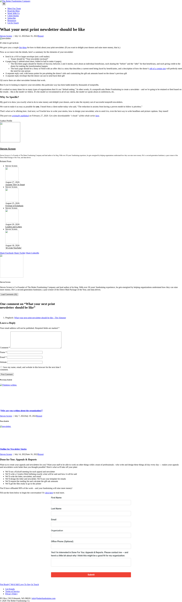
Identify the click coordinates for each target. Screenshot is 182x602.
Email (3, 357)
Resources (11, 20)
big (20, 47)
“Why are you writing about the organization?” (21, 410)
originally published (20, 116)
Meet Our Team (14, 8)
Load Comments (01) (9, 294)
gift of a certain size (157, 68)
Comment (5, 347)
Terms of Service (12, 591)
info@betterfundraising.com (43, 598)
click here (49, 493)
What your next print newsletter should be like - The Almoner (40, 318)
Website (3, 362)
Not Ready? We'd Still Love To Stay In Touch (19, 584)
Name (3, 352)
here (97, 116)
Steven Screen (6, 36)
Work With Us (13, 13)
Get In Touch (13, 23)
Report (41, 36)
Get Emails (10, 589)
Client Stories (13, 16)
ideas (24, 47)
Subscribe (11, 18)
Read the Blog (13, 11)
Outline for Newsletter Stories (13, 449)
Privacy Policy (11, 594)
